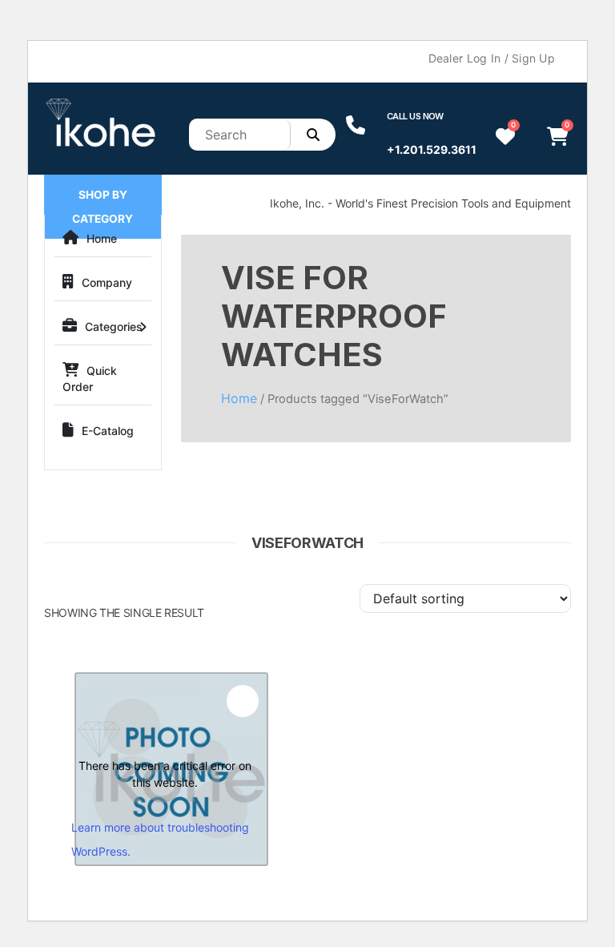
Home (101, 238)
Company (107, 282)
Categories (114, 326)
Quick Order (89, 378)
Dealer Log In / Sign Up (491, 58)
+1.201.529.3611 (431, 149)
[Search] (313, 135)
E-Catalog (108, 430)
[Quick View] (243, 701)
